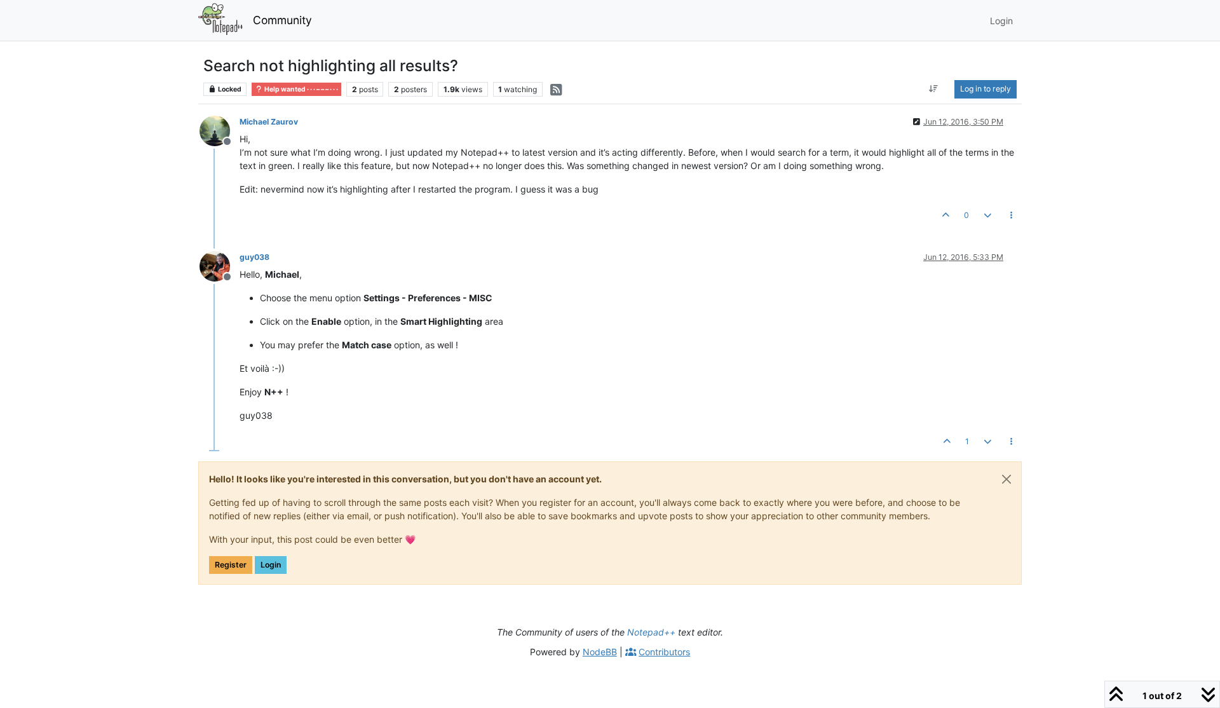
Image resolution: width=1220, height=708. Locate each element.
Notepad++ (651, 632)
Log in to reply (985, 88)
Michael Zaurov (269, 121)
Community (282, 20)
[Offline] (220, 130)
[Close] (1006, 479)
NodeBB (600, 651)
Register (231, 564)
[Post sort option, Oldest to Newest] (933, 89)
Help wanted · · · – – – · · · (300, 89)
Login (271, 564)
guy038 (254, 257)
